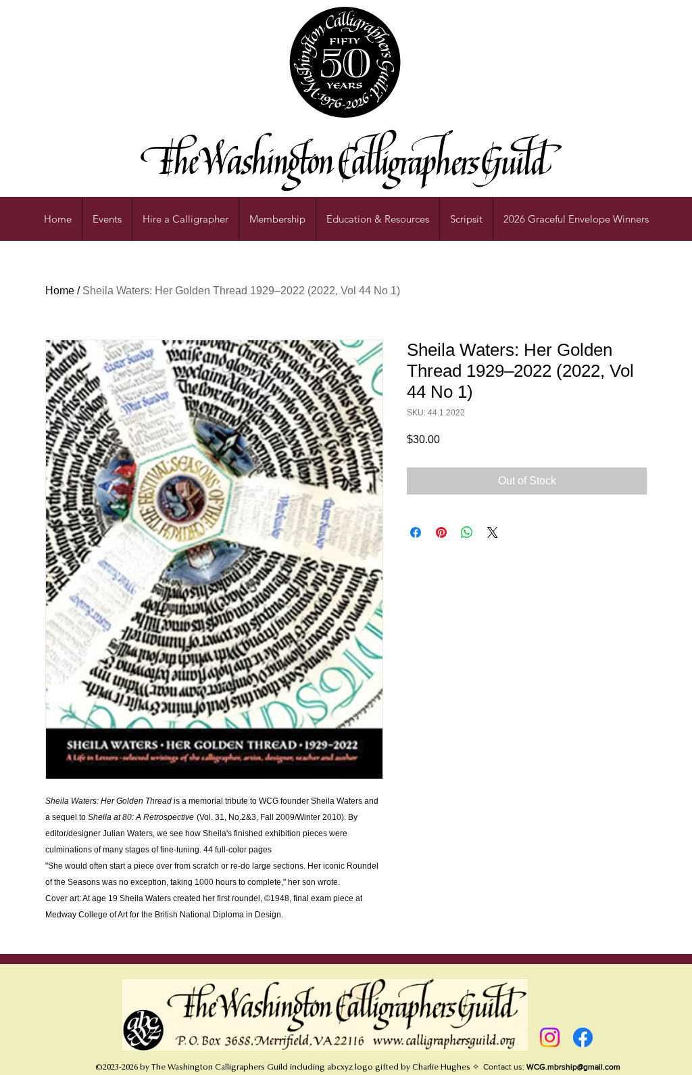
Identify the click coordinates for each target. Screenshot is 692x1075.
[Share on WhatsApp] (467, 532)
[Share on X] (493, 532)
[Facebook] (583, 1037)
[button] (377, 219)
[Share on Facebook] (415, 532)
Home (59, 290)
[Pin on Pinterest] (441, 532)
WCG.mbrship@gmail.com (573, 1067)
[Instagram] (550, 1037)
